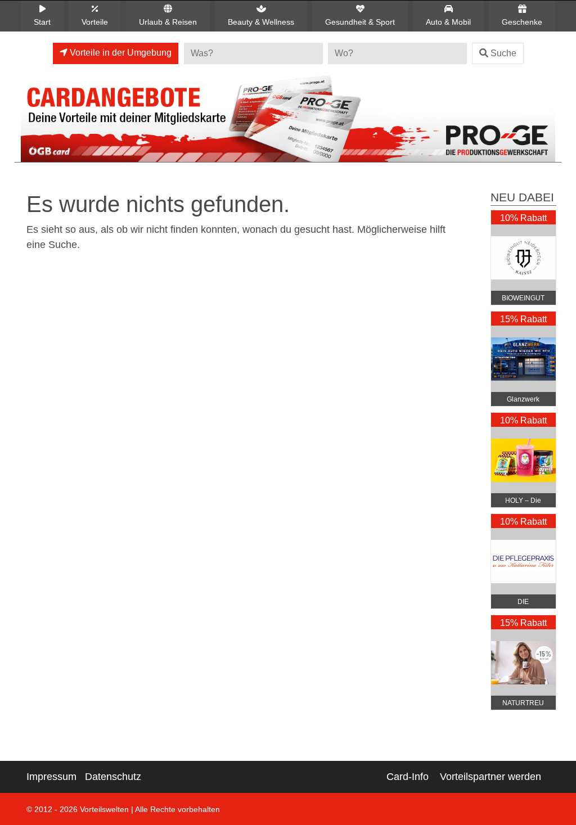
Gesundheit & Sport (360, 21)
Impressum (51, 776)
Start (42, 21)
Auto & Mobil (448, 21)
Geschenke (522, 21)
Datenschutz (113, 776)
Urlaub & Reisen (168, 21)
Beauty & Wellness (261, 21)
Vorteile (95, 21)
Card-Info (407, 776)
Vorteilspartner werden (490, 776)
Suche (503, 53)
